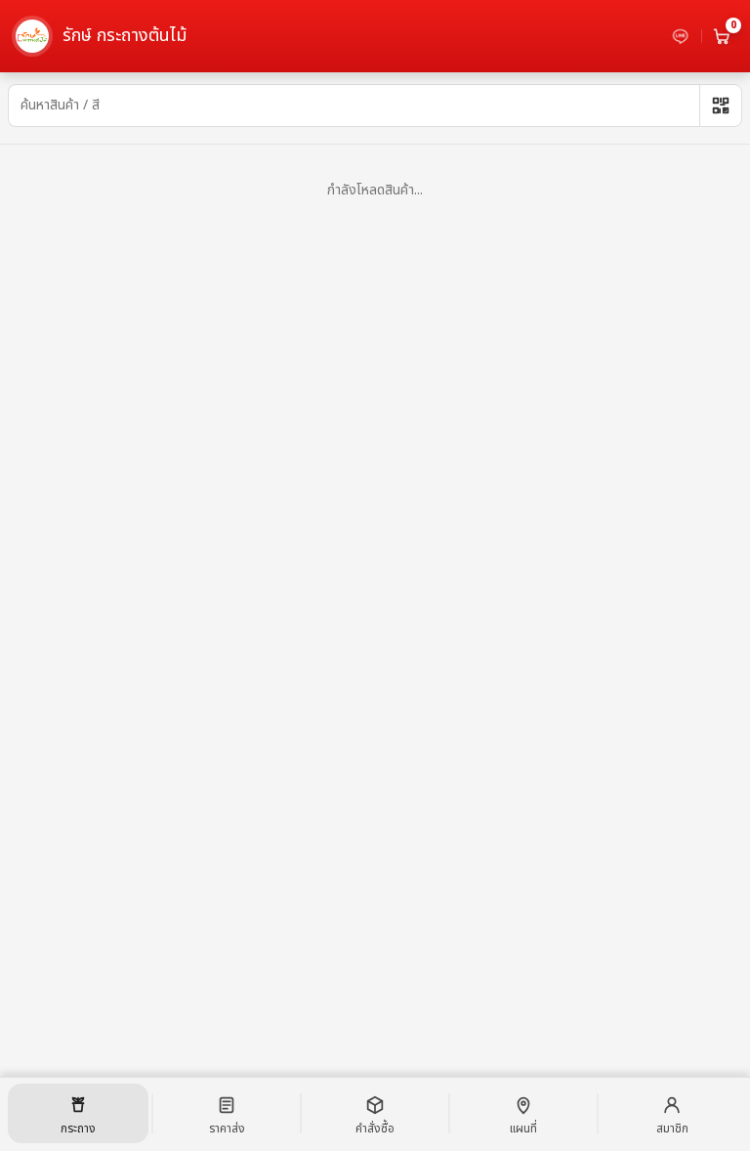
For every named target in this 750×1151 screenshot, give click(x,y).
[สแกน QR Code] (720, 105)
